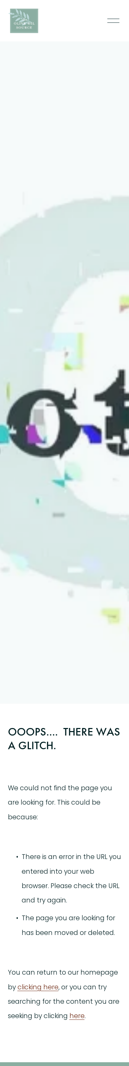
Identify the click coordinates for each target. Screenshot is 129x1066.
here (77, 1015)
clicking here (38, 987)
